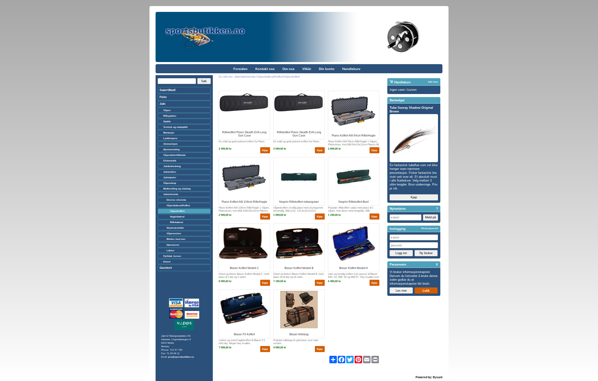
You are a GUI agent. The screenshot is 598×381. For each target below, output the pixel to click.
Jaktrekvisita (170, 194)
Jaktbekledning (172, 166)
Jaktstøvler (169, 177)
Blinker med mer (176, 239)
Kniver (167, 261)
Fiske (163, 97)
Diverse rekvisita (176, 200)
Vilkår (306, 69)
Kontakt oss (265, 69)
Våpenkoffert (177, 211)
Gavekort (166, 267)
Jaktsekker (169, 172)
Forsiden (240, 69)
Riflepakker (169, 116)
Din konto (327, 69)
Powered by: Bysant (429, 377)
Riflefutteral (176, 222)
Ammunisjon (170, 144)
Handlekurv (351, 69)
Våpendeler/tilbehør (174, 155)
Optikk (167, 121)
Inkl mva (433, 81)
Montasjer (168, 132)
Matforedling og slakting (177, 188)
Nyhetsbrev (398, 208)
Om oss (288, 69)
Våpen (167, 110)
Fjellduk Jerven (172, 256)
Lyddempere (170, 138)
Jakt (162, 103)
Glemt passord (429, 228)
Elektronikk (169, 160)
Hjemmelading (171, 149)
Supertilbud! (168, 90)
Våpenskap (169, 183)
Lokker (170, 250)
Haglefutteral (177, 216)
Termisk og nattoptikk (175, 127)
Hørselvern (173, 245)
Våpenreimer (174, 233)
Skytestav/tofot (175, 228)
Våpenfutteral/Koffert (178, 205)
